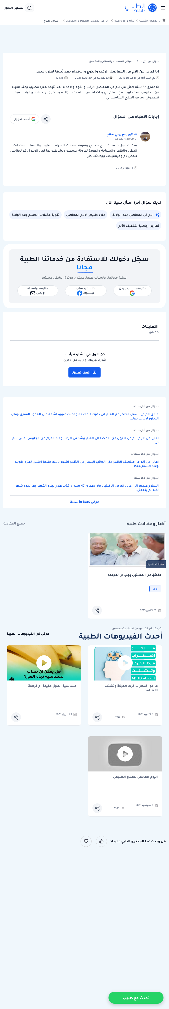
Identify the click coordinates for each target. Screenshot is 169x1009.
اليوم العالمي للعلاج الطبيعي (135, 777)
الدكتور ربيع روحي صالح (122, 134)
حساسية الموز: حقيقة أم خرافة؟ (52, 686)
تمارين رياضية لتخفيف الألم (138, 225)
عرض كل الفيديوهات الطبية (28, 634)
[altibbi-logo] (141, 8)
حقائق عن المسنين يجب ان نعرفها (134, 574)
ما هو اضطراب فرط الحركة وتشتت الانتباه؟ (131, 688)
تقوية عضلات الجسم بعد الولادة (35, 214)
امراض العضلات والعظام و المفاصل (87, 21)
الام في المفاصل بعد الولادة (132, 214)
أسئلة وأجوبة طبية (124, 21)
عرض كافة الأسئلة (84, 502)
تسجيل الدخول (13, 8)
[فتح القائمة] (161, 7)
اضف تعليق (81, 372)
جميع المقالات (14, 523)
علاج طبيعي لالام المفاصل (85, 214)
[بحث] (29, 8)
